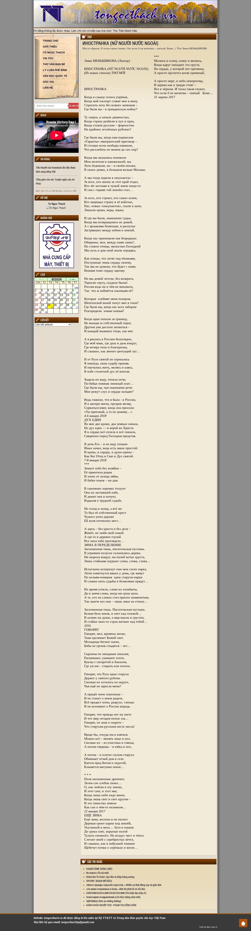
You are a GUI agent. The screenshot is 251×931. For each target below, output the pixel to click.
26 (57, 306)
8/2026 (57, 279)
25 (50, 306)
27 (63, 306)
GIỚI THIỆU (50, 46)
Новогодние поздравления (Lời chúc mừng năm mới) (113, 897)
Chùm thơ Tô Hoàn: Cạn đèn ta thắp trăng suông (110, 877)
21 (69, 301)
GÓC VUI (48, 81)
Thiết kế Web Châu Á (208, 927)
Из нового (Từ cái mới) (97, 873)
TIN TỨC (48, 58)
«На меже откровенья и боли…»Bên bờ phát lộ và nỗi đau (115, 889)
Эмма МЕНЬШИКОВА (100, 61)
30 (38, 310)
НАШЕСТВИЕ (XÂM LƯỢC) (99, 868)
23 (38, 306)
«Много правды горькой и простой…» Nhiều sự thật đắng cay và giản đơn (124, 885)
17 (44, 301)
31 (44, 310)
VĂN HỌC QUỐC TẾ (55, 75)
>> (73, 279)
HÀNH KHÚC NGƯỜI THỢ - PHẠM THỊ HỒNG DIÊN (111, 905)
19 (57, 301)
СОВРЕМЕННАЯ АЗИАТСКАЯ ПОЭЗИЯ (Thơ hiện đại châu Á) (116, 893)
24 (44, 306)
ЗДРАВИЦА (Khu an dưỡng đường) (103, 901)
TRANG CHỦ (50, 40)
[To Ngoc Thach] (56, 207)
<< (40, 279)
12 (57, 296)
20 (63, 301)
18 (50, 301)
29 (75, 306)
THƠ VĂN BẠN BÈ (54, 64)
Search (73, 105)
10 (44, 296)
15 (75, 296)
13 (63, 296)
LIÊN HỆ (48, 87)
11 (50, 296)
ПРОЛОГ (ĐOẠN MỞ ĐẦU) (99, 881)
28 (69, 306)
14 (69, 296)
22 (75, 301)
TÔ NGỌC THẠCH (54, 52)
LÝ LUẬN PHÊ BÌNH (55, 70)
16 (38, 301)
